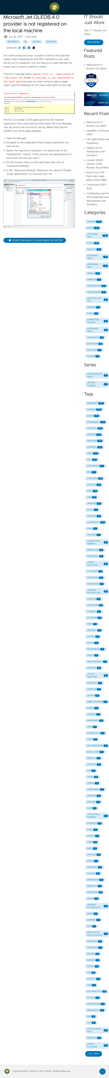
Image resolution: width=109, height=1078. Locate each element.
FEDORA (92, 954)
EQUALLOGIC (94, 752)
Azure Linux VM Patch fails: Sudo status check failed (96, 176)
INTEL (91, 848)
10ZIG (91, 808)
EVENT (92, 228)
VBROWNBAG (95, 789)
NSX (90, 1016)
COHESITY (93, 611)
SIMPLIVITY (93, 886)
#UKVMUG (93, 668)
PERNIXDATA (94, 880)
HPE (90, 973)
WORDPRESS (94, 720)
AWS (91, 497)
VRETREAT (93, 630)
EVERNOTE (93, 823)
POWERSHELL (95, 422)
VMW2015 (93, 535)
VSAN (91, 491)
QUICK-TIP (93, 249)
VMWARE (93, 222)
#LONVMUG (94, 478)
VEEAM (92, 899)
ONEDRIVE (93, 1038)
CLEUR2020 (94, 948)
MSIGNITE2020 (95, 1004)
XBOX (91, 727)
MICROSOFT (94, 403)
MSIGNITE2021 (95, 1010)
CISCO (91, 739)
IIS (26, 42)
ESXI (91, 472)
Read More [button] (94, 42)
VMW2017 (93, 485)
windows (51, 42)
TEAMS (92, 777)
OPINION (92, 273)
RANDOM (92, 307)
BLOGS (92, 510)
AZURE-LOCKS (95, 733)
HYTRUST (93, 979)
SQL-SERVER (94, 892)
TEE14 (91, 624)
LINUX (91, 528)
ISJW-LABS (93, 350)
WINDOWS (94, 441)
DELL (91, 460)
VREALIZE (93, 599)
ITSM (90, 985)
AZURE (92, 243)
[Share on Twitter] (19, 48)
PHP (90, 771)
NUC (90, 1023)
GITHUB (92, 643)
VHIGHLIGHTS (94, 337)
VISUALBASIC (94, 584)
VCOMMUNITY (95, 522)
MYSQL (92, 861)
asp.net (36, 42)
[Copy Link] (33, 48)
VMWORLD (94, 428)
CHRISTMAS (94, 683)
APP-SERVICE (95, 466)
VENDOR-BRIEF (95, 292)
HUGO (91, 842)
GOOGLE (92, 960)
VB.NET (92, 655)
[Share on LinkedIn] (29, 48)
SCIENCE (92, 356)
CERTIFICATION (96, 286)
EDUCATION (94, 344)
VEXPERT (93, 714)
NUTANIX (92, 873)
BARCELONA (94, 550)
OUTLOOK (93, 764)
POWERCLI (94, 447)
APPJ (91, 926)
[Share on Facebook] (24, 48)
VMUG (92, 453)
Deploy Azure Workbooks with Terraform (95, 152)
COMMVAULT (94, 556)
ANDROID (93, 920)
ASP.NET (92, 636)
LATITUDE (93, 855)
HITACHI (92, 966)
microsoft (13, 42)
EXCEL (91, 830)
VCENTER (93, 435)
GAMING (92, 836)
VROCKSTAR (94, 605)
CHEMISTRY (93, 941)
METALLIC (93, 758)
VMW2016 (93, 516)
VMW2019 (93, 796)
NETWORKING (95, 649)
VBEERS (92, 783)
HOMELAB (93, 280)
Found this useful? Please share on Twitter (37, 240)
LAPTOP (92, 695)
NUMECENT (93, 867)
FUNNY (92, 313)
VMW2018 (93, 503)
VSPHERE (93, 802)
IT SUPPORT (94, 571)
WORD (91, 914)
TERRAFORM (94, 578)
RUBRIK (92, 708)
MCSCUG (92, 998)
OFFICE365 (93, 618)
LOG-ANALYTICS (96, 991)
